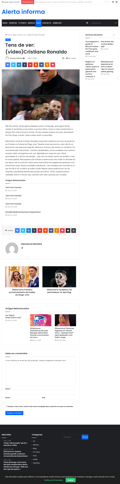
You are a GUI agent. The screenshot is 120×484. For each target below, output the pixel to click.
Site (43, 398)
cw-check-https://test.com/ (13, 316)
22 (34, 441)
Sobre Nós (57, 23)
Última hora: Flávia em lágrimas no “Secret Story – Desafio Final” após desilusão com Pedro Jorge (64, 332)
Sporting (13, 23)
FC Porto (22, 23)
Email (8, 398)
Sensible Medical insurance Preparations (23, 212)
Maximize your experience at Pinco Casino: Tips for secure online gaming (107, 67)
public (35, 459)
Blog (38, 23)
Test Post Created (13, 187)
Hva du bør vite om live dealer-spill (48, 2)
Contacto (46, 23)
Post (35, 456)
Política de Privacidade (53, 480)
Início (5, 23)
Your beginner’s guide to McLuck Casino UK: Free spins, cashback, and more (92, 47)
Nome (8, 389)
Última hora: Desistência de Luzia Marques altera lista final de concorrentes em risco (39, 332)
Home (9, 35)
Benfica (31, 23)
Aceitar (70, 480)
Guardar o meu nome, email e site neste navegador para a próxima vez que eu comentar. (40, 406)
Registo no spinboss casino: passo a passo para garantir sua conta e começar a (92, 69)
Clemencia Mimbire (16, 58)
